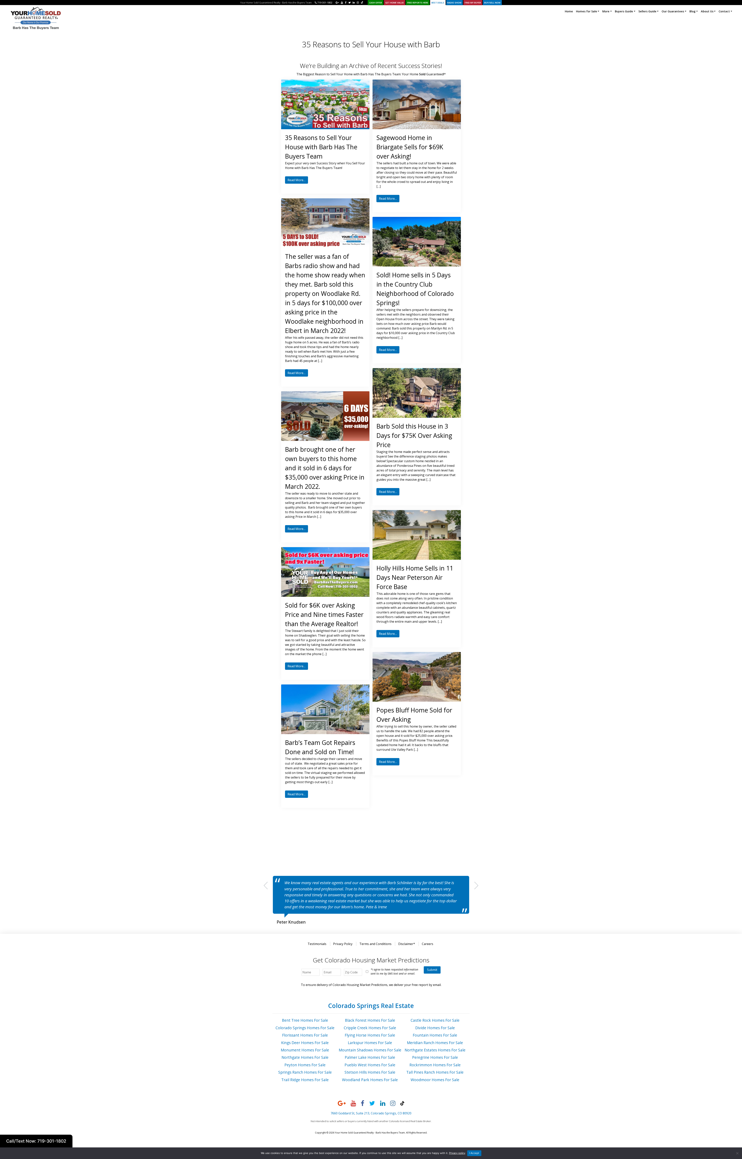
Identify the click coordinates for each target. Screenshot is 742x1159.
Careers (427, 944)
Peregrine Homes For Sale (435, 1057)
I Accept (474, 1153)
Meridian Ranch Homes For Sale (435, 1042)
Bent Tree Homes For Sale (305, 1020)
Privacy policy (457, 1153)
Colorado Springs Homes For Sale (305, 1027)
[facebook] (345, 2)
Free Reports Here (417, 2)
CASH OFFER (375, 2)
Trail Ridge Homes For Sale (305, 1079)
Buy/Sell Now (492, 2)
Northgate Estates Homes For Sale (435, 1050)
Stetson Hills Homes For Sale (370, 1072)
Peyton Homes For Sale (305, 1064)
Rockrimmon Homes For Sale (435, 1064)
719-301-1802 (324, 2)
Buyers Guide (624, 11)
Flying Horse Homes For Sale (370, 1035)
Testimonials (317, 944)
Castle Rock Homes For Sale (435, 1020)
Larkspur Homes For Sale (370, 1042)
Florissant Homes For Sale (305, 1035)
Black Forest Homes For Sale (370, 1020)
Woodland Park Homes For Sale (370, 1079)
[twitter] (349, 2)
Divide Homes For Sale (435, 1027)
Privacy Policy (342, 944)
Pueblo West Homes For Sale (370, 1064)
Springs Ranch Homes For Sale (305, 1072)
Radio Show (454, 2)
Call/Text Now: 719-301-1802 (36, 1141)
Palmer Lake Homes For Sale (370, 1057)
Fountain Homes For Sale (435, 1035)
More (605, 11)
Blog (692, 11)
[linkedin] (354, 2)
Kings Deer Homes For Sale (305, 1042)
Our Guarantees (673, 11)
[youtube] (342, 2)
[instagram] (358, 2)
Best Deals (437, 2)
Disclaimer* (406, 944)
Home (569, 11)
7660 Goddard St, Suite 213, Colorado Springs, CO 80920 (371, 1113)
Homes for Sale (586, 11)
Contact (724, 11)
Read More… (296, 180)
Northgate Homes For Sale (305, 1057)
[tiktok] (362, 2)
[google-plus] (337, 2)
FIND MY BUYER (473, 2)
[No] (737, 1153)
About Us (707, 11)
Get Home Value (394, 2)
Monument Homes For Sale (305, 1050)
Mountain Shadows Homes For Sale (370, 1050)
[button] (266, 885)
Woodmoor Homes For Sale (435, 1079)
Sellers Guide (647, 11)
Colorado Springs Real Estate (371, 1005)
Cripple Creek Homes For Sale (370, 1027)
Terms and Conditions (375, 944)
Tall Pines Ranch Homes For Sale (435, 1072)
